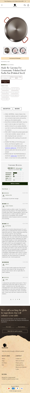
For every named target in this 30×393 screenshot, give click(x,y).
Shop (3, 360)
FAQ (3, 365)
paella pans (14, 156)
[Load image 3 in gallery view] (22, 50)
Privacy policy (19, 362)
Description (6, 108)
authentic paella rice (10, 148)
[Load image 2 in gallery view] (15, 50)
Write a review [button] (15, 183)
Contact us (18, 358)
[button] (1, 5)
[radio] (5, 77)
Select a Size (4, 85)
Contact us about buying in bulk (10, 379)
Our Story (4, 362)
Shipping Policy (20, 365)
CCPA (17, 369)
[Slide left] (1, 51)
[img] (5, 193)
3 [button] (15, 299)
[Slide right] (28, 51)
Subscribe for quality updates (15, 331)
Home (3, 358)
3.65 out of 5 (19, 168)
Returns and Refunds (21, 367)
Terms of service (20, 360)
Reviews (17, 108)
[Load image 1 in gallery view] (7, 50)
